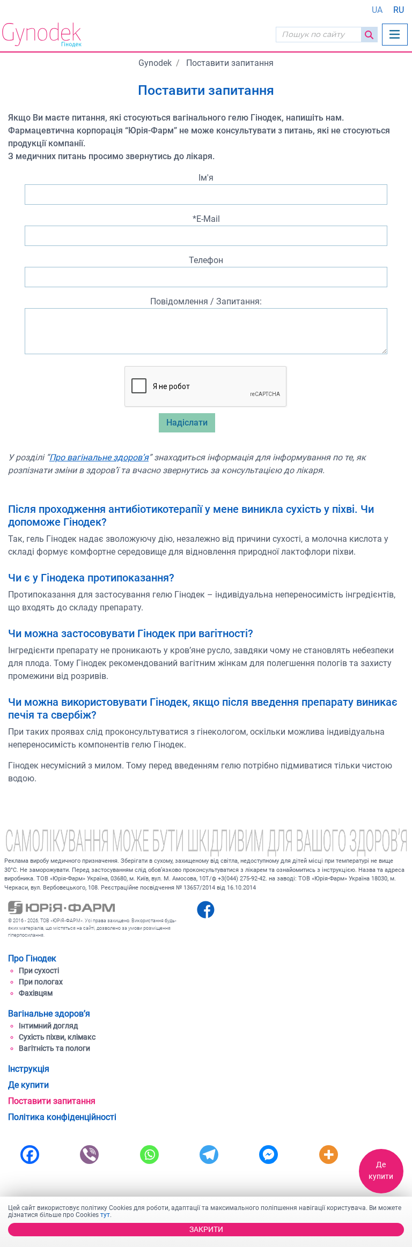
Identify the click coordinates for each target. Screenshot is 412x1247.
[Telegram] (209, 1153)
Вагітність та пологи (54, 1048)
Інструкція (28, 1069)
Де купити (381, 1170)
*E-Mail (206, 219)
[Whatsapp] (149, 1153)
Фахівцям (36, 993)
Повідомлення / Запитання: (206, 301)
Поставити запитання (51, 1101)
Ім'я (206, 178)
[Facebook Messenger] (268, 1153)
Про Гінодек (32, 958)
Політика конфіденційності (62, 1117)
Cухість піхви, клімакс (57, 1037)
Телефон (206, 260)
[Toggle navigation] (395, 35)
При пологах (41, 981)
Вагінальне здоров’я (49, 1014)
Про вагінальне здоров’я (99, 457)
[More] (328, 1153)
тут (105, 1215)
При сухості (39, 970)
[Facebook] (30, 1153)
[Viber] (89, 1153)
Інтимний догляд (48, 1025)
